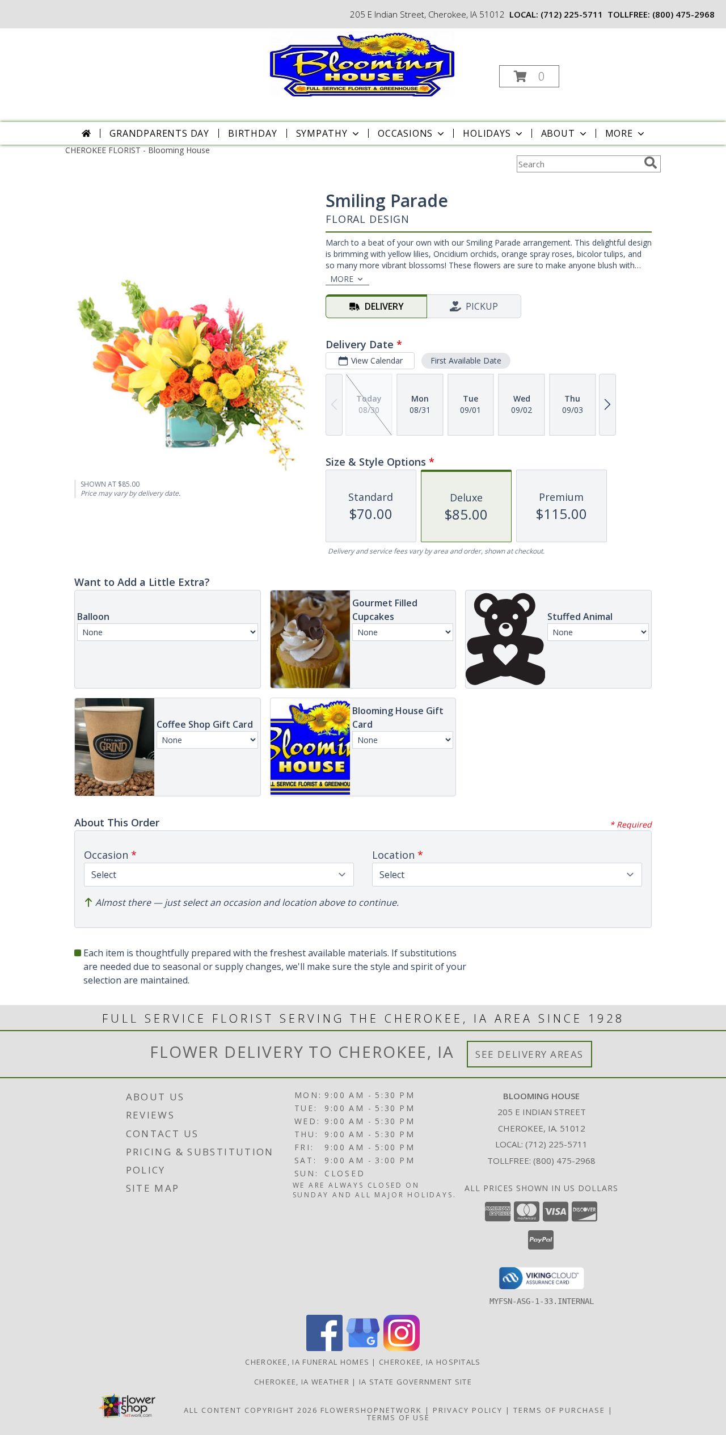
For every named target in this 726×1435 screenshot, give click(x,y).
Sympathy (322, 133)
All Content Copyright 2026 (251, 1410)
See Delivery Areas (529, 1054)
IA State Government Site (415, 1382)
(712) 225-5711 (572, 14)
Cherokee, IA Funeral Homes (307, 1362)
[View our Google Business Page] (363, 1348)
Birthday (252, 133)
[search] (650, 163)
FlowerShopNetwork (371, 1410)
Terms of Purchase (559, 1410)
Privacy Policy (468, 1410)
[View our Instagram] (401, 1348)
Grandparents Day (159, 133)
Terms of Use (398, 1417)
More (619, 133)
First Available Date (465, 360)
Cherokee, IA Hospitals (430, 1362)
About (558, 133)
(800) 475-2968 (683, 14)
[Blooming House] (362, 62)
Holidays (486, 133)
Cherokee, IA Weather (301, 1382)
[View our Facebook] (324, 1348)
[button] (529, 76)
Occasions (405, 133)
